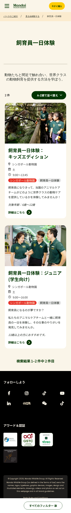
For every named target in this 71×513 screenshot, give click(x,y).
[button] (7, 6)
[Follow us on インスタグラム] (27, 393)
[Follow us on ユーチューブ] (62, 393)
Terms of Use (49, 482)
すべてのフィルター (41, 506)
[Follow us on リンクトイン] (9, 403)
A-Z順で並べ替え (47, 95)
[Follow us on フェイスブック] (9, 393)
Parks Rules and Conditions (35, 497)
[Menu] (6, 6)
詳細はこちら (16, 212)
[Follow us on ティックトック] (44, 393)
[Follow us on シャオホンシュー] (27, 403)
